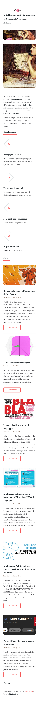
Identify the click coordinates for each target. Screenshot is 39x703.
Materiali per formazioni (15, 219)
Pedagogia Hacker (12, 155)
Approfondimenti (11, 246)
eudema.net (29, 691)
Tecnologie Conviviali (13, 188)
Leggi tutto (12, 327)
